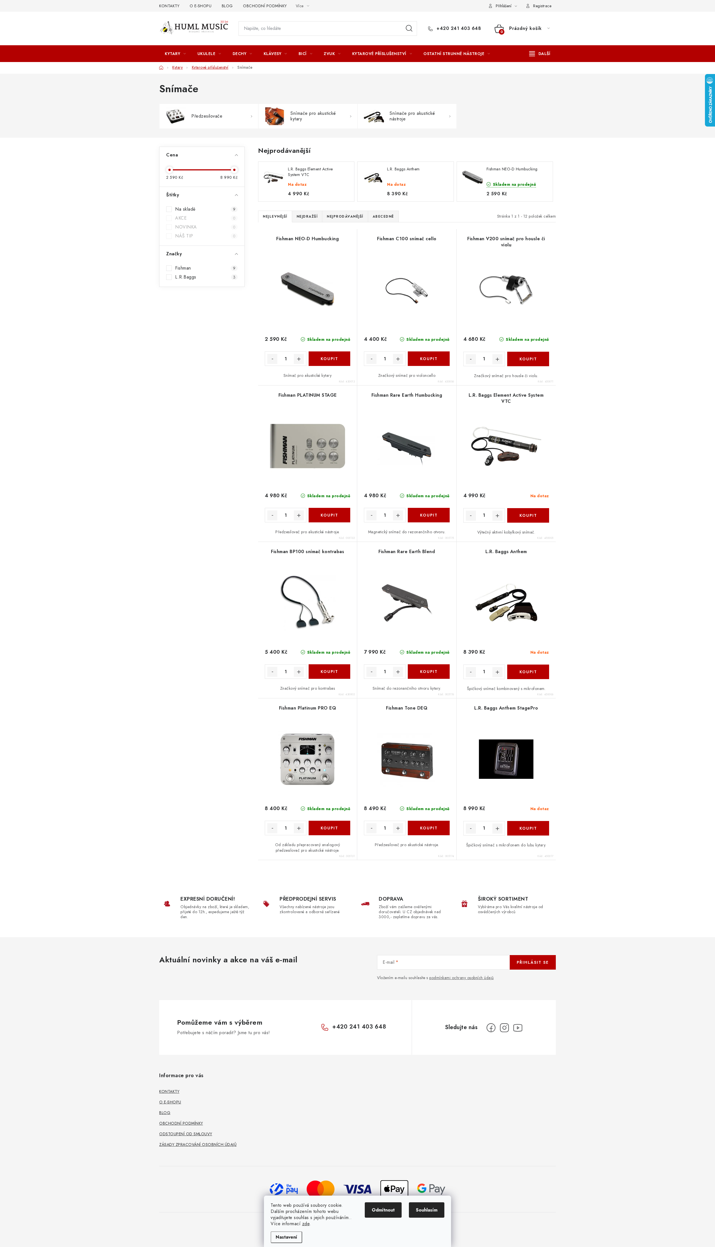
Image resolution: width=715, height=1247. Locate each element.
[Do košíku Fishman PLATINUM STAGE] (329, 515)
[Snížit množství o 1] (272, 359)
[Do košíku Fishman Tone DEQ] (428, 828)
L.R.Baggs (205, 277)
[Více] (540, 53)
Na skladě (205, 209)
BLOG (227, 6)
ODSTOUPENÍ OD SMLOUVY (185, 1134)
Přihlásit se (533, 962)
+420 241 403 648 (458, 28)
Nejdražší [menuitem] (307, 216)
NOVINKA (205, 227)
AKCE (205, 218)
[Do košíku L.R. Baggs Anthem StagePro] (528, 828)
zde (306, 1223)
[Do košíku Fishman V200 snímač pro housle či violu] (528, 359)
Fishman (205, 268)
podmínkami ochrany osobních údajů (461, 978)
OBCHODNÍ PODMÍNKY (265, 6)
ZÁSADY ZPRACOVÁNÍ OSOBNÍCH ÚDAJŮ (198, 1144)
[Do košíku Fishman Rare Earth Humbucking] (428, 515)
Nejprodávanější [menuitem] (345, 216)
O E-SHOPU (201, 6)
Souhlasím (426, 1210)
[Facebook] (491, 1027)
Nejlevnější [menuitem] (275, 216)
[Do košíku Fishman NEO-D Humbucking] (329, 358)
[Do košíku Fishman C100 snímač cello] (428, 358)
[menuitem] (175, 53)
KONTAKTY (169, 6)
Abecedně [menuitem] (383, 216)
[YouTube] (517, 1027)
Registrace (542, 6)
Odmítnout (383, 1210)
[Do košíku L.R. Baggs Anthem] (528, 672)
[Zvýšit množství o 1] (299, 359)
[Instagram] (504, 1027)
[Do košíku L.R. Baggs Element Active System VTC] (528, 515)
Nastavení (286, 1237)
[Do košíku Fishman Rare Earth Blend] (428, 671)
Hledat (409, 28)
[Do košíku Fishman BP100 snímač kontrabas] (329, 671)
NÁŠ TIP (205, 236)
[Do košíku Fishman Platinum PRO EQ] (329, 828)
